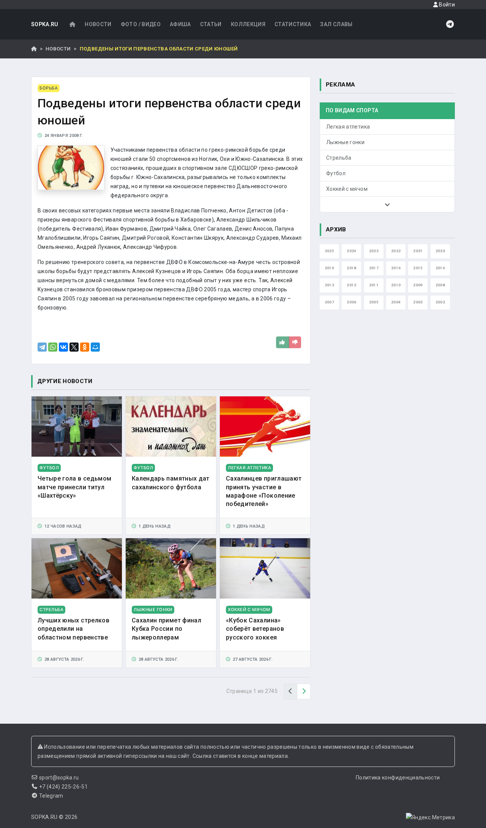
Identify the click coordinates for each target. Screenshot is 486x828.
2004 (396, 302)
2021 (418, 251)
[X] (74, 347)
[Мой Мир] (95, 347)
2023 (374, 251)
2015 (418, 268)
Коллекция (248, 24)
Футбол (336, 173)
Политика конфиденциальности (398, 778)
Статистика (293, 24)
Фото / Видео (141, 24)
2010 (396, 285)
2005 (374, 302)
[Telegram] (42, 347)
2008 (440, 285)
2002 (440, 302)
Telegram (51, 796)
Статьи (211, 24)
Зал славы (336, 24)
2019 (329, 268)
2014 (440, 268)
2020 (440, 251)
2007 (329, 302)
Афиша (180, 24)
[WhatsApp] (52, 347)
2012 (351, 285)
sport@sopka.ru (59, 778)
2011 (374, 285)
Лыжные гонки (345, 142)
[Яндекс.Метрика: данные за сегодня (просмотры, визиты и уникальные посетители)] (430, 817)
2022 (396, 251)
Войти (446, 5)
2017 (374, 268)
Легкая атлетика (348, 127)
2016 (396, 268)
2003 (418, 302)
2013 (329, 285)
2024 (351, 251)
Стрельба (339, 158)
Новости (98, 24)
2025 (329, 251)
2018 (351, 268)
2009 (418, 285)
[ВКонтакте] (63, 347)
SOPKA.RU (44, 24)
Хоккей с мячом (347, 189)
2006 (351, 302)
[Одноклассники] (84, 347)
